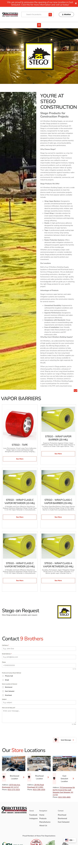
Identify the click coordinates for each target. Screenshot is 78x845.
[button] (39, 25)
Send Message (66, 740)
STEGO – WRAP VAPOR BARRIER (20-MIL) (58, 438)
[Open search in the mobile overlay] (37, 14)
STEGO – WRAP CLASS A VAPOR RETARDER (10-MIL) (58, 565)
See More (19, 459)
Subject (4, 699)
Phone (4, 662)
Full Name (5, 645)
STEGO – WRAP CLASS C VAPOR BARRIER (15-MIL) (58, 501)
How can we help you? (8, 707)
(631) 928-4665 (64, 797)
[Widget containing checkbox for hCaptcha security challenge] (17, 731)
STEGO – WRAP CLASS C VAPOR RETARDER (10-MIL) (20, 501)
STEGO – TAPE (20, 444)
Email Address (7, 654)
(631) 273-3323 (14, 790)
